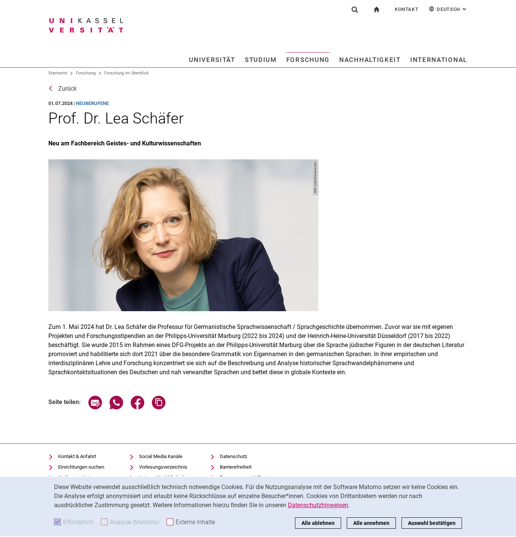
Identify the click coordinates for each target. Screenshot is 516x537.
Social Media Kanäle (160, 456)
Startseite (57, 73)
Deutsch (452, 9)
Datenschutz (233, 456)
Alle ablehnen (318, 523)
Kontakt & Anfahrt (77, 456)
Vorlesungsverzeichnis (163, 467)
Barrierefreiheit (236, 467)
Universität (212, 59)
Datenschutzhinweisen (318, 505)
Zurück (67, 88)
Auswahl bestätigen (432, 523)
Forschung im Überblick (126, 73)
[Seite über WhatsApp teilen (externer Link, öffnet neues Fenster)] (116, 407)
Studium (261, 59)
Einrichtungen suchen (81, 467)
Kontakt (407, 9)
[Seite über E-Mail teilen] (95, 407)
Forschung (308, 59)
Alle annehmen (371, 523)
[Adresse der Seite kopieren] (158, 407)
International (438, 59)
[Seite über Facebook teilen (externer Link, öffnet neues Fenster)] (137, 407)
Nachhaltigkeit (370, 59)
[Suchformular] (354, 9)
